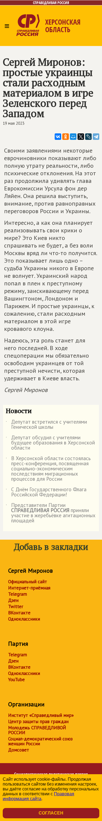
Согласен (51, 813)
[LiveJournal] (88, 136)
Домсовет (18, 749)
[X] (81, 136)
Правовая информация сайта (38, 796)
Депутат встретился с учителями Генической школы (46, 424)
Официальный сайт (27, 581)
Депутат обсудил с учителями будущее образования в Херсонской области (50, 443)
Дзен (13, 600)
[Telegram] (96, 136)
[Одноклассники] (65, 136)
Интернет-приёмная (29, 587)
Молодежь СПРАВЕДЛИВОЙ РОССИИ (37, 730)
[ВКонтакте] (58, 136)
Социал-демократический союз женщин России (40, 741)
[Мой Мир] (73, 136)
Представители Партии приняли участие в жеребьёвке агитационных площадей (50, 513)
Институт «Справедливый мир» (41, 715)
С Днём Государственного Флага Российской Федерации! (46, 492)
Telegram (17, 594)
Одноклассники (24, 618)
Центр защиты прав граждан (38, 721)
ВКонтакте (19, 612)
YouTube (16, 679)
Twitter (15, 606)
